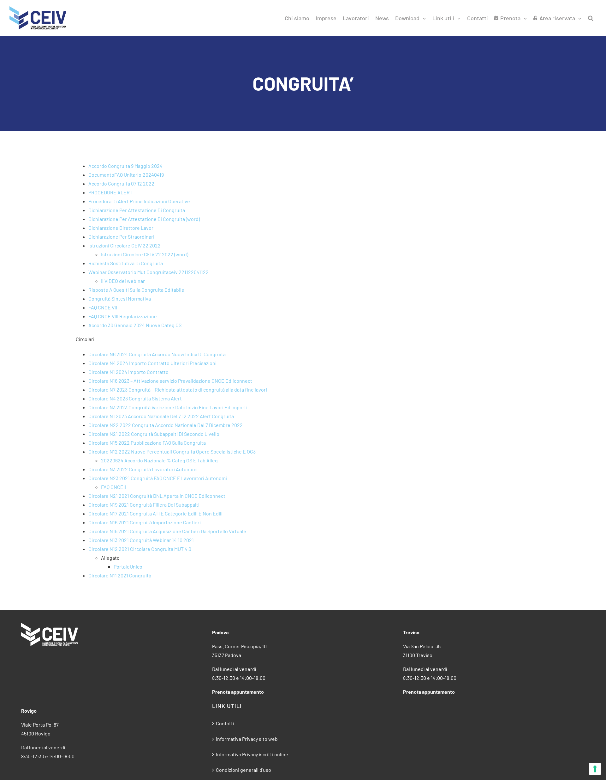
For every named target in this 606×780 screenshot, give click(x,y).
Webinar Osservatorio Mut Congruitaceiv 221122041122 (148, 272)
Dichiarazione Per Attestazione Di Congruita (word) (144, 219)
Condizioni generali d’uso (243, 770)
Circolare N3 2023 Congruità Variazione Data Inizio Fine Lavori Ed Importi (167, 407)
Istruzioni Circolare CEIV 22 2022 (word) (144, 254)
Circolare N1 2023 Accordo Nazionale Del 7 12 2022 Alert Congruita (161, 416)
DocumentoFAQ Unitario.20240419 (126, 175)
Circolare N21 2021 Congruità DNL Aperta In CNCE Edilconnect (156, 496)
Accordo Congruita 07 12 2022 (121, 183)
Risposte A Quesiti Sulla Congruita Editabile (136, 290)
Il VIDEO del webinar (123, 281)
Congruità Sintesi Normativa (119, 299)
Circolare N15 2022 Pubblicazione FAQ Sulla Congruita (147, 443)
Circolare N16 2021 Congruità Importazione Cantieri (144, 522)
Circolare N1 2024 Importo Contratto (128, 372)
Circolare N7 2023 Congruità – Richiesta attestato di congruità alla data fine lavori (177, 390)
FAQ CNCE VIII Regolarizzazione (122, 316)
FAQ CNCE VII (102, 307)
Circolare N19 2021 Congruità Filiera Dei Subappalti (143, 505)
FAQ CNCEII (113, 487)
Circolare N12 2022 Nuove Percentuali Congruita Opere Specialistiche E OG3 (172, 451)
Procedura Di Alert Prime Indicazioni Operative (139, 201)
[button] (591, 18)
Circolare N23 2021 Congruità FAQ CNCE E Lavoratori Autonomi (157, 478)
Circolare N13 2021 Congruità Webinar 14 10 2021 (141, 540)
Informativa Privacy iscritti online (252, 754)
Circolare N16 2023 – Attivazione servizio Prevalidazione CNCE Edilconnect (170, 381)
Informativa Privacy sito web (247, 739)
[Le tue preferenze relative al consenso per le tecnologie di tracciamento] (595, 769)
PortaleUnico (128, 567)
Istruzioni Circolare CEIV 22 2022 (124, 245)
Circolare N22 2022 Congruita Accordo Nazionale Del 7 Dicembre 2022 (165, 425)
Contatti (225, 723)
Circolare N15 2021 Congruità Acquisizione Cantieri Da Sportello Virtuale (167, 531)
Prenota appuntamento (238, 692)
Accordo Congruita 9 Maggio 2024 (125, 166)
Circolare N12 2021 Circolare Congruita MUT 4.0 (139, 549)
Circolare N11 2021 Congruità (119, 575)
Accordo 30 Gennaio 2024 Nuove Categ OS (134, 325)
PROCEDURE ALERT (110, 192)
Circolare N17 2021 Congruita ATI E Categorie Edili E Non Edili (155, 513)
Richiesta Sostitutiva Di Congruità (125, 263)
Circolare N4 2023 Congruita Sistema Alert (135, 398)
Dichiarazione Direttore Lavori (121, 228)
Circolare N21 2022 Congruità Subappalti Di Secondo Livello (153, 434)
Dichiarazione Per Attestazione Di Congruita (136, 210)
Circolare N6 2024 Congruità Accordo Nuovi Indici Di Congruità (157, 354)
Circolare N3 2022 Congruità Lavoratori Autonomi (143, 469)
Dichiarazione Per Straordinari (121, 237)
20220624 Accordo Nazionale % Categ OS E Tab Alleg (159, 460)
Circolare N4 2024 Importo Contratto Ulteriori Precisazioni (152, 363)
